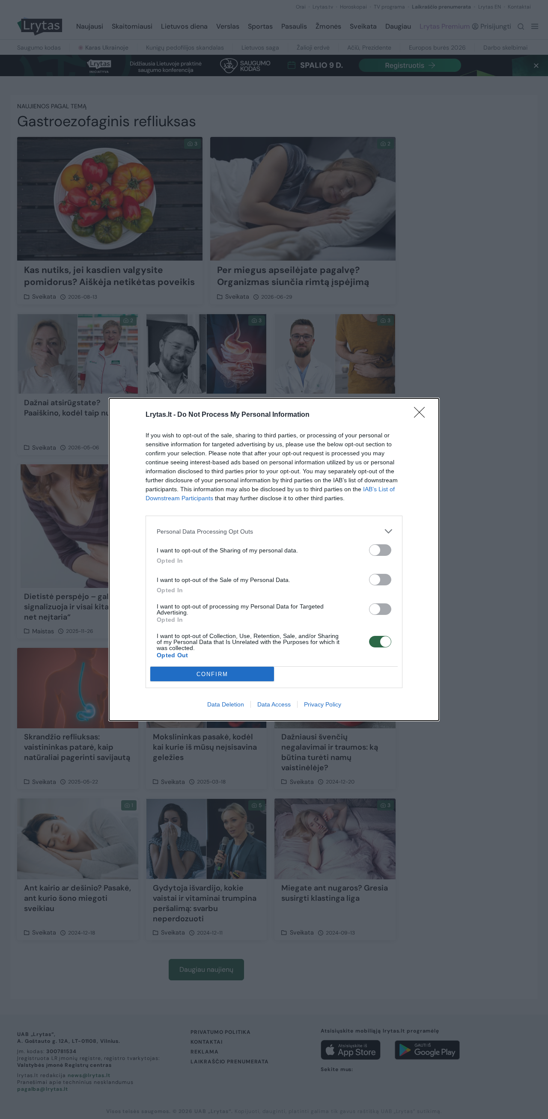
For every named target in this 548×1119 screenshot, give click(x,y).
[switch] (380, 550)
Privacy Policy (322, 704)
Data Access (274, 704)
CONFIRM (212, 674)
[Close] (422, 415)
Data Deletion (225, 704)
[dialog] (274, 559)
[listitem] (274, 531)
